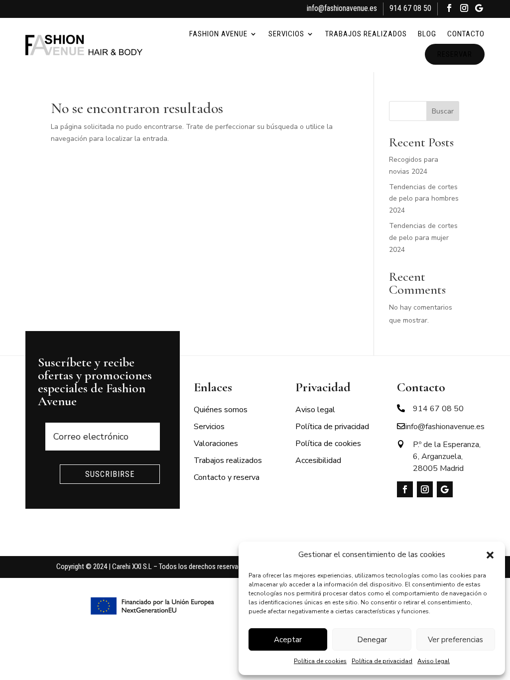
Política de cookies (320, 661)
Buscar (443, 111)
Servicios (286, 33)
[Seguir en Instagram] (464, 9)
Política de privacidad (382, 661)
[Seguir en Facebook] (449, 9)
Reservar (454, 54)
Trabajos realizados (366, 33)
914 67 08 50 (410, 8)
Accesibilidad (318, 460)
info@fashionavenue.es (342, 8)
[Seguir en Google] (479, 9)
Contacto (466, 33)
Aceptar (288, 640)
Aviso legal (433, 661)
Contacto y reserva (226, 477)
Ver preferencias (455, 640)
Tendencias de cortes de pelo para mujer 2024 (423, 237)
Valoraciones (216, 443)
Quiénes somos (221, 409)
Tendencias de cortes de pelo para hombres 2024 (424, 199)
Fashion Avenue (218, 33)
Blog (427, 33)
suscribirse (109, 474)
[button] (490, 555)
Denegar (372, 640)
